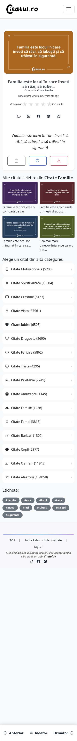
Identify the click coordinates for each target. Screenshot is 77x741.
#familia (11, 500)
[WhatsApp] (29, 116)
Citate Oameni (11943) (28, 463)
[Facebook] (38, 116)
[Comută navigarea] (69, 9)
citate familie (45, 90)
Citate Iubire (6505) (25, 324)
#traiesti (61, 507)
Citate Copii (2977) (25, 449)
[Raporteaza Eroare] (59, 161)
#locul (43, 500)
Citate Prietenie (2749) (28, 380)
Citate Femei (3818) (25, 421)
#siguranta (12, 515)
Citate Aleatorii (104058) (29, 477)
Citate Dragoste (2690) (28, 338)
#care (58, 500)
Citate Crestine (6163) (27, 297)
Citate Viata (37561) (26, 311)
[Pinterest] (48, 116)
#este (27, 500)
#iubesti (42, 507)
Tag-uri (39, 547)
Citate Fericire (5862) (27, 352)
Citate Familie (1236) (26, 408)
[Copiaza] (16, 161)
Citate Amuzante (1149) (29, 394)
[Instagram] (58, 116)
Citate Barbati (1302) (27, 435)
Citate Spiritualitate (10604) (32, 283)
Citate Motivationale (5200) (32, 269)
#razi (26, 507)
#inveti (10, 507)
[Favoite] (38, 161)
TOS (12, 540)
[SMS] (19, 116)
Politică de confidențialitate (43, 540)
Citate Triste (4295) (25, 366)
